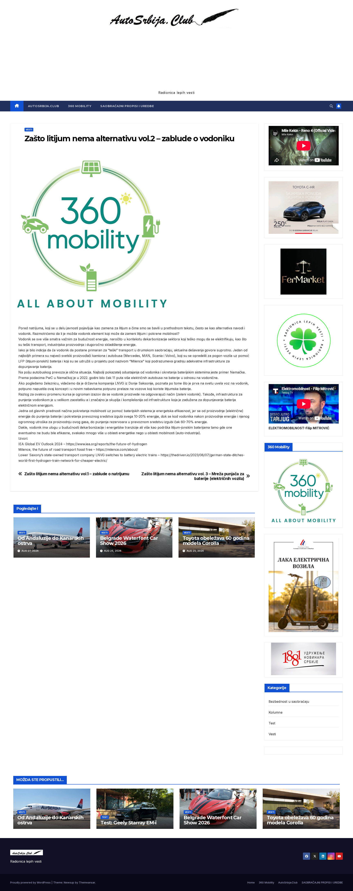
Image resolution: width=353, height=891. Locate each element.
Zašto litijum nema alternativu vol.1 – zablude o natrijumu (76, 474)
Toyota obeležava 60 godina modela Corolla (216, 540)
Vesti (29, 129)
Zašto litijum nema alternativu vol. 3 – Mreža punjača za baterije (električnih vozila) (192, 476)
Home (251, 882)
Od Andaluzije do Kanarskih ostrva (51, 540)
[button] (331, 106)
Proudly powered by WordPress (30, 882)
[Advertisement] (176, 58)
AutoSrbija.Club (43, 106)
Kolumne (276, 712)
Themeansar (87, 882)
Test (272, 723)
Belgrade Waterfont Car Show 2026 (129, 540)
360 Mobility (79, 106)
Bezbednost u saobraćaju (289, 701)
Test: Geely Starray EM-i (128, 823)
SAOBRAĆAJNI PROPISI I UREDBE (127, 106)
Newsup (69, 882)
